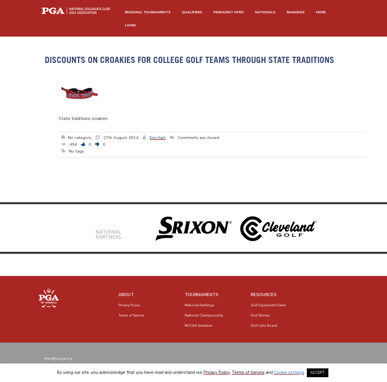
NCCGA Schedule (198, 325)
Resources (264, 294)
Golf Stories (260, 315)
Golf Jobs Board (264, 325)
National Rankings (199, 305)
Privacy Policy (129, 305)
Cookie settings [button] (289, 372)
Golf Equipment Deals (268, 305)
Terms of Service (131, 315)
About (126, 294)
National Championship (204, 315)
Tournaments (201, 294)
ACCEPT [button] (317, 372)
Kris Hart (158, 137)
